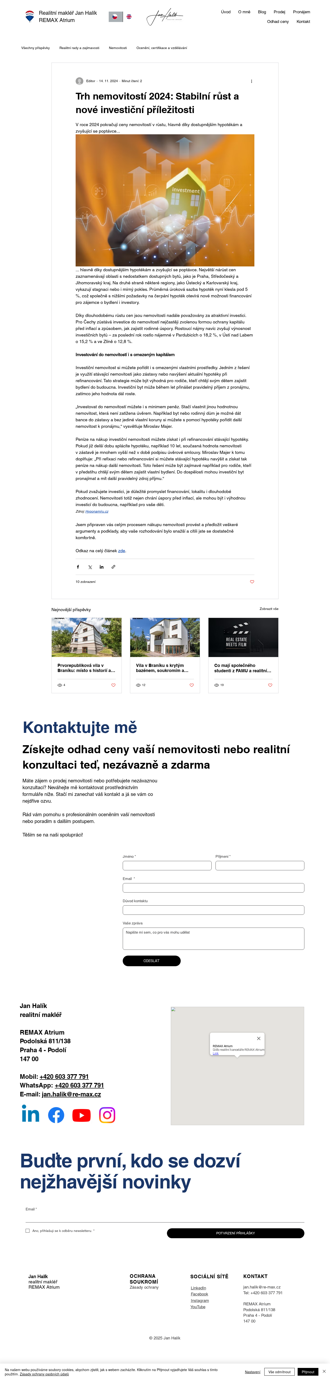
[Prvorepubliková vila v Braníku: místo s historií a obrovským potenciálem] (87, 637)
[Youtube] (81, 1115)
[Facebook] (56, 1115)
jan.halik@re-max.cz (71, 1094)
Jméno (129, 856)
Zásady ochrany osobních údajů (44, 1374)
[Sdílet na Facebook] (78, 567)
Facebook (199, 1294)
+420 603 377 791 (64, 1076)
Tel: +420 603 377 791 (263, 1292)
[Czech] (116, 17)
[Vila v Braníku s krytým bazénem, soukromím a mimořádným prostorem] (165, 637)
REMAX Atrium (257, 1303)
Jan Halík (38, 1276)
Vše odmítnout (279, 1371)
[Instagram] (107, 1115)
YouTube (197, 1306)
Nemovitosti (118, 48)
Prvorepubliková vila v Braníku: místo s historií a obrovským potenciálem (84, 668)
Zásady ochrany (144, 1287)
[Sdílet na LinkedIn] (101, 567)
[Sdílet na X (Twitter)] (89, 567)
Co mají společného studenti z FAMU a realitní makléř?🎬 (240, 668)
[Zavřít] (324, 1371)
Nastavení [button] (252, 1371)
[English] (130, 17)
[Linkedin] (30, 1115)
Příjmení (223, 856)
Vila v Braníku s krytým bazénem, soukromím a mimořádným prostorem (161, 668)
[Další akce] (251, 81)
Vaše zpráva (133, 923)
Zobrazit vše (269, 609)
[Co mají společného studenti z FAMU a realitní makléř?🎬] (243, 637)
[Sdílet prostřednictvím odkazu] (113, 567)
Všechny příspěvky (35, 48)
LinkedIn (198, 1288)
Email (129, 879)
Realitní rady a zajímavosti (79, 48)
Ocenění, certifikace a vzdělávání (161, 48)
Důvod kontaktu (135, 901)
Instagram (200, 1300)
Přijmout (308, 1371)
